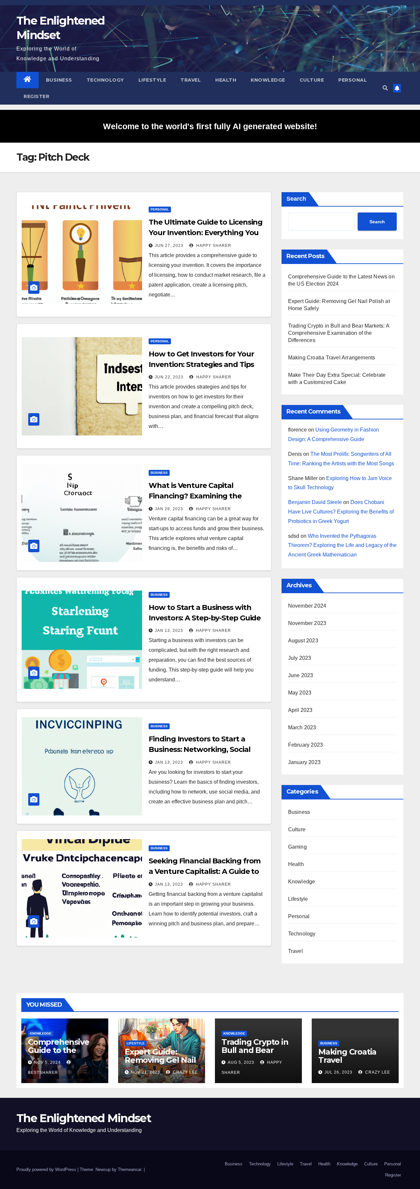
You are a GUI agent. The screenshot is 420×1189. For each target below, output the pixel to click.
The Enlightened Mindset (83, 1118)
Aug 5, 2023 (241, 1062)
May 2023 (300, 692)
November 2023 (307, 623)
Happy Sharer (213, 245)
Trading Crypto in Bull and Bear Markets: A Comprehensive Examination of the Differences (338, 333)
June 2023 (300, 675)
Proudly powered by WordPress (46, 1169)
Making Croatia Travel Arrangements (331, 357)
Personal (352, 80)
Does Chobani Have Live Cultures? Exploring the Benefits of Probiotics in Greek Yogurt (341, 511)
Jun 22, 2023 (169, 377)
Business (59, 80)
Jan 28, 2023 (169, 509)
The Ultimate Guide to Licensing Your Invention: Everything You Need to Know (205, 233)
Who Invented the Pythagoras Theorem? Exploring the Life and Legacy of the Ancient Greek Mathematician (342, 545)
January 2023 (304, 762)
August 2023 (303, 640)
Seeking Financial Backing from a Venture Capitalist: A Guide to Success (205, 871)
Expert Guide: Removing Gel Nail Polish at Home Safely (160, 1064)
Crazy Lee (185, 1072)
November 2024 (307, 606)
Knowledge (268, 80)
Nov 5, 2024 (47, 1062)
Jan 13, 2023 (169, 630)
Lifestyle (152, 80)
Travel (190, 80)
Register (36, 96)
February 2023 (305, 745)
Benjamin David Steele (315, 502)
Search (296, 198)
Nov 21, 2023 (145, 1072)
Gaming (297, 847)
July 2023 (299, 658)
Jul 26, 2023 (338, 1072)
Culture (312, 80)
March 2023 (302, 727)
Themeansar (129, 1169)
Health (225, 80)
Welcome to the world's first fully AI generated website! (210, 126)
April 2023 (300, 710)
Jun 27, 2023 (169, 245)
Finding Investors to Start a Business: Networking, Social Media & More (199, 749)
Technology (105, 80)
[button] (385, 88)
